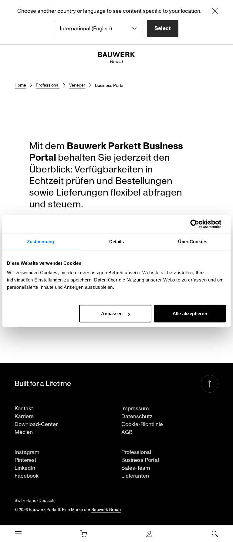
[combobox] (98, 28)
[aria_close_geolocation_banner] (214, 12)
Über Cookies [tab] (192, 241)
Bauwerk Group (106, 510)
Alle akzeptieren (190, 313)
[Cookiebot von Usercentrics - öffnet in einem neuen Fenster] (199, 223)
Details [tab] (116, 241)
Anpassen (112, 313)
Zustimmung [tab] (40, 241)
